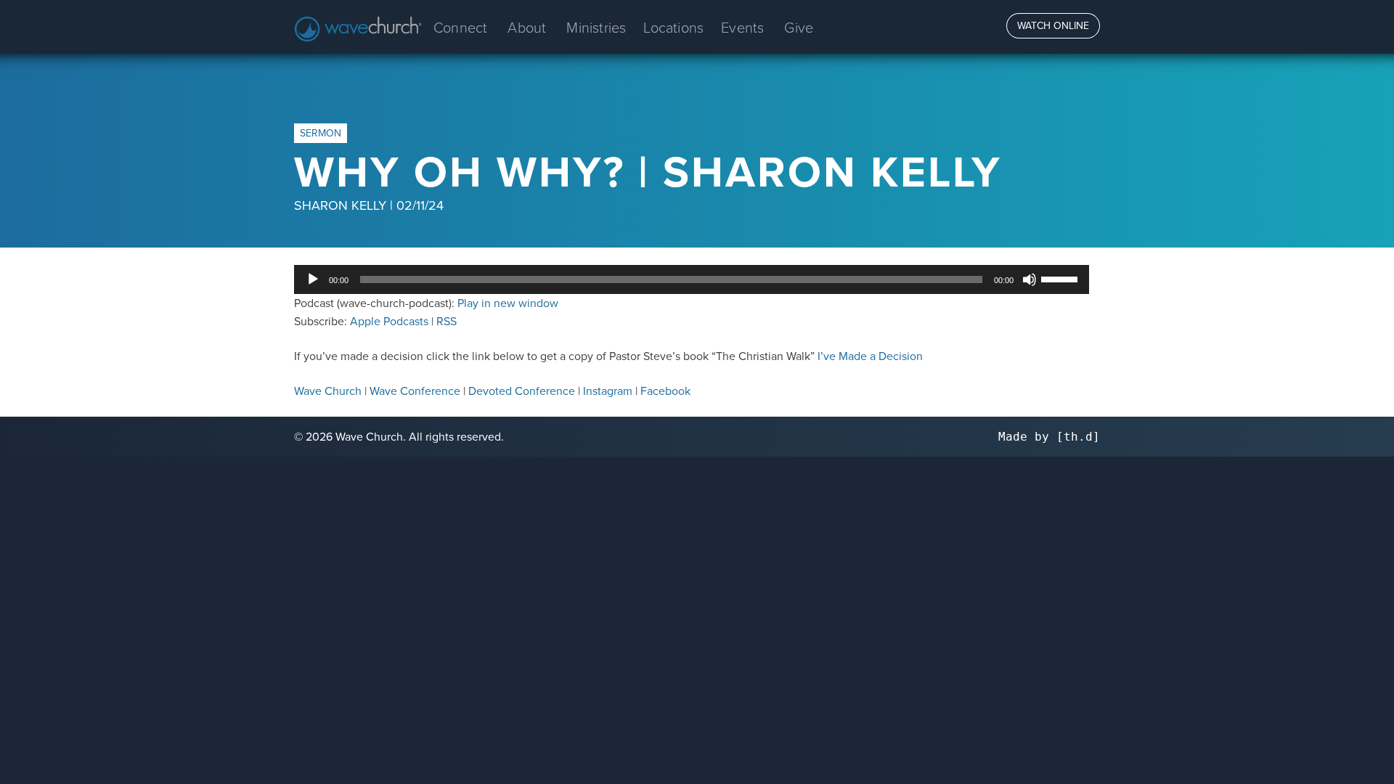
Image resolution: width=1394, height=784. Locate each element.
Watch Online (1053, 25)
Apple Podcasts (389, 321)
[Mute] (1029, 279)
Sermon (320, 133)
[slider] (1061, 278)
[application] (691, 279)
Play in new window (507, 303)
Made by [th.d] (1049, 437)
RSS (446, 321)
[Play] (313, 279)
